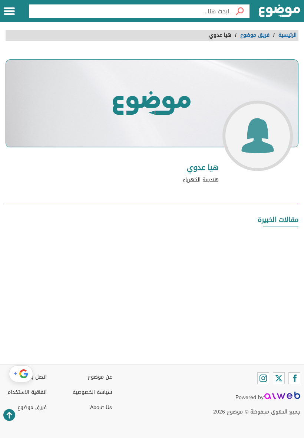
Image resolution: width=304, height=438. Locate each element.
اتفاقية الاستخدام (27, 392)
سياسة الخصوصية (92, 392)
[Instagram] (263, 378)
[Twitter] (279, 378)
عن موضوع (100, 377)
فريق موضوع (32, 407)
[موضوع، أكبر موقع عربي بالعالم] (279, 11)
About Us (101, 407)
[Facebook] (294, 378)
